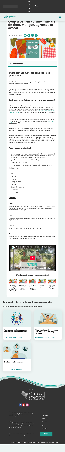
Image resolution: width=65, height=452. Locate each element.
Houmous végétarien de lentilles (52, 287)
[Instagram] (27, 404)
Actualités (44, 428)
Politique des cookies (53, 442)
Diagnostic (45, 418)
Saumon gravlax (42, 286)
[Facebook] (20, 404)
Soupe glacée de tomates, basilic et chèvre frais (32, 287)
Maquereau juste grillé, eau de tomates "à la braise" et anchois (13, 289)
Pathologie (45, 415)
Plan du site (25, 442)
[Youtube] (23, 404)
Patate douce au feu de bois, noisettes (23, 287)
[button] (29, 2)
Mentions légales (32, 442)
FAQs (43, 425)
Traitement (45, 422)
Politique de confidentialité (42, 442)
